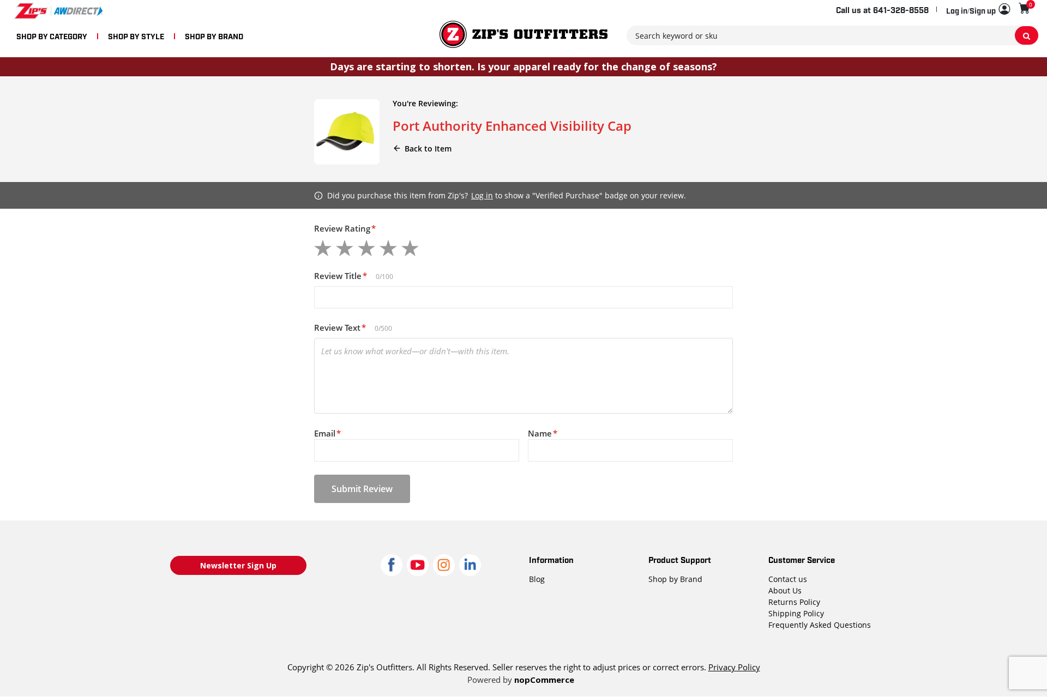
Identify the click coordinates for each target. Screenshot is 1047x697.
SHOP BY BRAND (214, 35)
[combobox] (833, 35)
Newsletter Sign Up (238, 565)
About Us (785, 590)
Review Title (340, 275)
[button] (978, 10)
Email (327, 433)
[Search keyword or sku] (1026, 35)
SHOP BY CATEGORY (51, 35)
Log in (482, 195)
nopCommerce (544, 679)
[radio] (323, 248)
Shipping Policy (796, 613)
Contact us (787, 579)
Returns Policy (794, 602)
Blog (537, 579)
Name (542, 433)
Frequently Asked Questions (819, 625)
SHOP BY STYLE (136, 35)
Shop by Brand (675, 579)
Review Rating (345, 228)
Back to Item (428, 148)
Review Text (340, 327)
